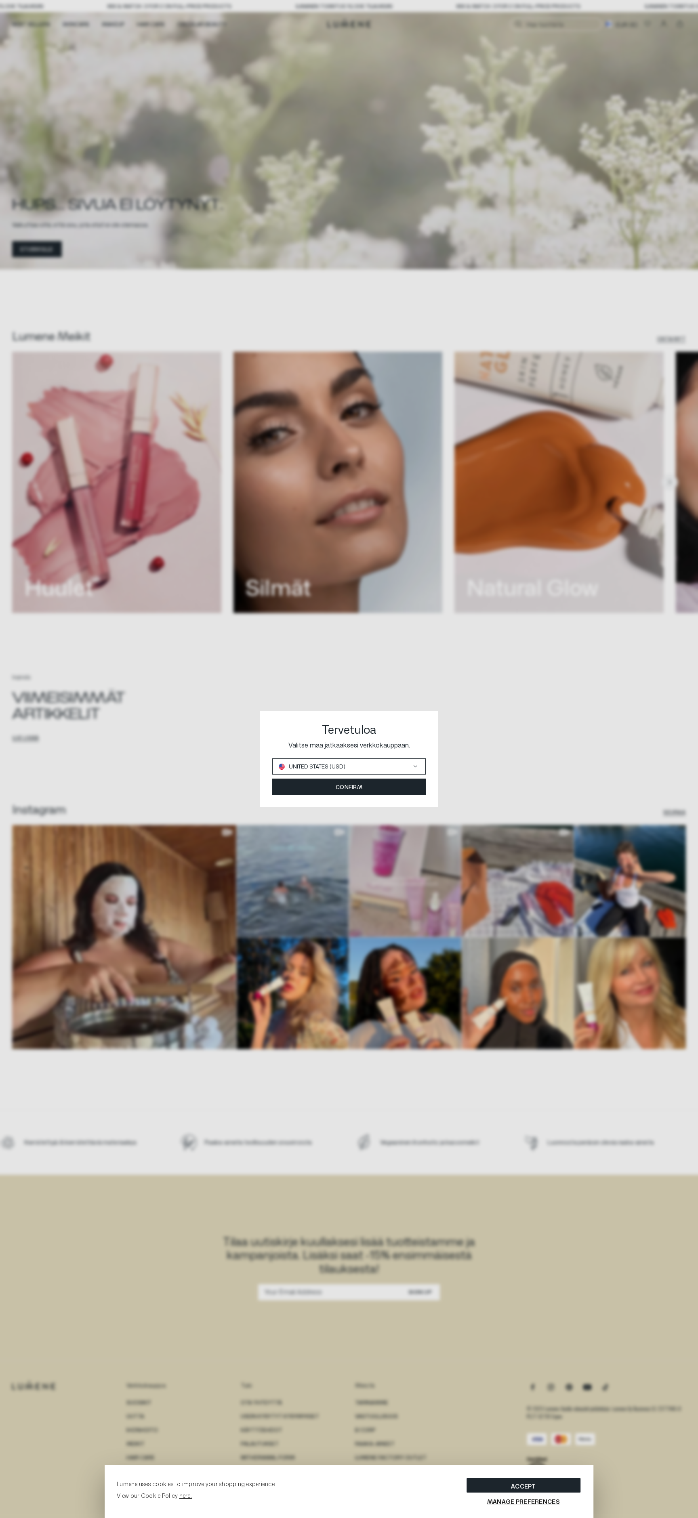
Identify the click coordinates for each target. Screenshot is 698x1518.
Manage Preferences (523, 1501)
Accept (523, 1486)
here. (185, 1495)
